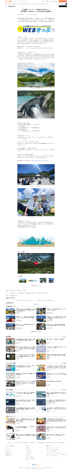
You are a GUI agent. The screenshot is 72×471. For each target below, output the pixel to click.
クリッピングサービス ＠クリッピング (52, 447)
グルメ (12, 3)
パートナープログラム (27, 467)
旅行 (15, 3)
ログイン (27, 449)
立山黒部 (20, 293)
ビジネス (33, 3)
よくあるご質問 (28, 454)
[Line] (14, 295)
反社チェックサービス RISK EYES (51, 455)
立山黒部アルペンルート (14, 293)
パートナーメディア (8, 452)
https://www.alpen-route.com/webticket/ (33, 46)
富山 (24, 293)
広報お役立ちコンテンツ (9, 455)
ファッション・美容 (19, 3)
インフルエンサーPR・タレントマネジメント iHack (54, 452)
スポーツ (30, 3)
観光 (46, 293)
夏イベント (33, 293)
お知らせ (27, 455)
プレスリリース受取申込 (29, 457)
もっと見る (64, 336)
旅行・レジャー (13, 290)
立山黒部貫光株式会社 (20, 14)
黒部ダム (40, 293)
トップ (6, 442)
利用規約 (33, 467)
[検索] (66, 4)
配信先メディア (7, 450)
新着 (6, 3)
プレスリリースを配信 (45, 1)
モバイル (40, 3)
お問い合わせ (28, 452)
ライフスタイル (25, 3)
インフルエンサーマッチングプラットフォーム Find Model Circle (56, 454)
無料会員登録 (28, 447)
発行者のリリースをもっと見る (36, 331)
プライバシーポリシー (39, 467)
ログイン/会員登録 (63, 1)
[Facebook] (11, 295)
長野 (26, 293)
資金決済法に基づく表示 (48, 467)
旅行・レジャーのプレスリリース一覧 (14, 442)
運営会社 (21, 467)
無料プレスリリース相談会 (30, 458)
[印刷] (16, 295)
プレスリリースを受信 (53, 1)
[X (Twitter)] (12, 295)
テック (37, 3)
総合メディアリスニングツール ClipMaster (52, 449)
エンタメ (9, 3)
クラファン (47, 3)
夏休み (30, 293)
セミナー (27, 460)
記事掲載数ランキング (8, 453)
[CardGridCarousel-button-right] (54, 281)
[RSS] (39, 464)
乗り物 (43, 3)
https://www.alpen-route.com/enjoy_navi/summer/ (40, 160)
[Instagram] (37, 464)
